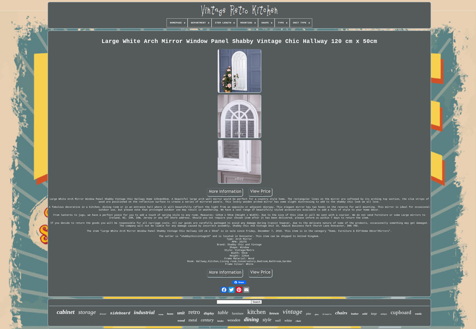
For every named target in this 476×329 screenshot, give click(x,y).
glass (317, 314)
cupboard (401, 312)
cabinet (66, 312)
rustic (418, 313)
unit (181, 312)
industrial (144, 312)
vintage (292, 311)
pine (308, 313)
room (160, 314)
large (374, 313)
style (267, 319)
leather (354, 313)
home (170, 313)
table (223, 312)
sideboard (120, 313)
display (209, 313)
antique (384, 314)
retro (194, 312)
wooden (233, 320)
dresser (103, 314)
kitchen (256, 311)
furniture (238, 313)
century (207, 320)
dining (251, 319)
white (288, 320)
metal (193, 320)
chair (298, 321)
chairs (341, 312)
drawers (327, 314)
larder (220, 321)
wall (278, 320)
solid (364, 313)
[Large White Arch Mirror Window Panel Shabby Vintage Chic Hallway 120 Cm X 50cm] (239, 71)
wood (181, 320)
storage (87, 312)
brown (274, 313)
